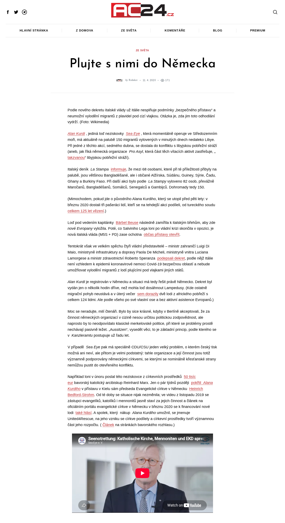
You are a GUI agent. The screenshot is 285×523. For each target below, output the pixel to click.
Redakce (133, 80)
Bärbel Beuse (127, 223)
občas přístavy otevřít (161, 234)
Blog (217, 30)
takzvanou (76, 158)
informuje (118, 169)
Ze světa (129, 30)
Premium (257, 30)
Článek (108, 425)
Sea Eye (133, 134)
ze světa (142, 50)
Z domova (84, 30)
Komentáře (175, 30)
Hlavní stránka (34, 30)
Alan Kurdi (76, 134)
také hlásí (84, 413)
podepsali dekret (171, 258)
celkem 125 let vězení (86, 211)
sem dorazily (147, 294)
